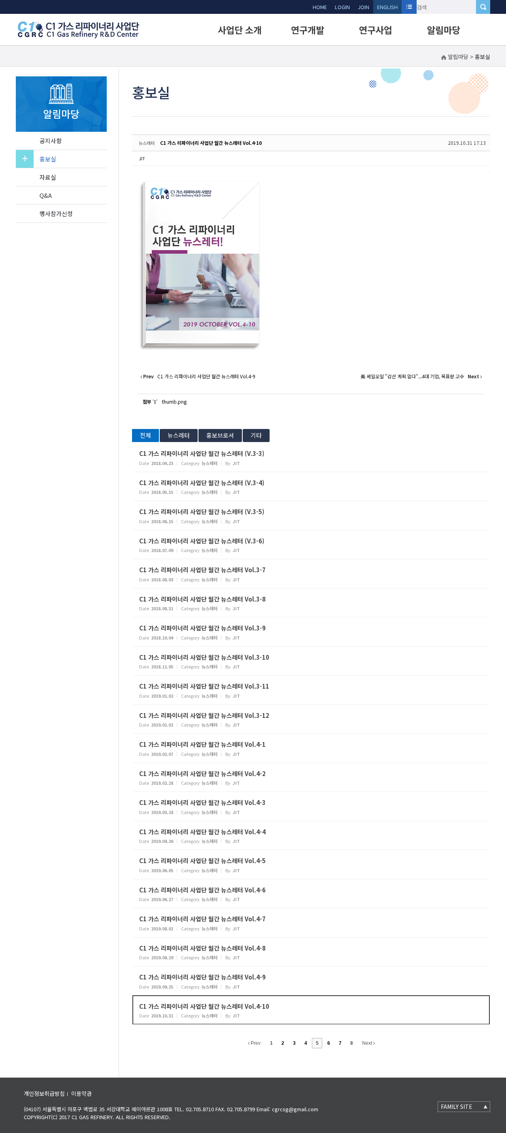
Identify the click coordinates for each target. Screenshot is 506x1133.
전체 (145, 435)
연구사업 (375, 29)
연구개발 (307, 29)
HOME (320, 7)
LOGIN (342, 7)
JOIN (363, 7)
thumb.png (174, 401)
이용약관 (81, 1093)
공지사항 (51, 141)
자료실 (48, 177)
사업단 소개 (240, 29)
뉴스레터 (179, 435)
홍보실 (48, 159)
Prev (255, 1043)
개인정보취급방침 (44, 1093)
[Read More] (311, 457)
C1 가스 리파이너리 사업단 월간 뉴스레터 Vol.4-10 (211, 142)
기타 (256, 435)
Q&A (46, 195)
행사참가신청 (56, 213)
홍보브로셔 (220, 435)
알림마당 (443, 29)
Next (367, 1043)
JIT (142, 158)
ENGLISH (387, 7)
